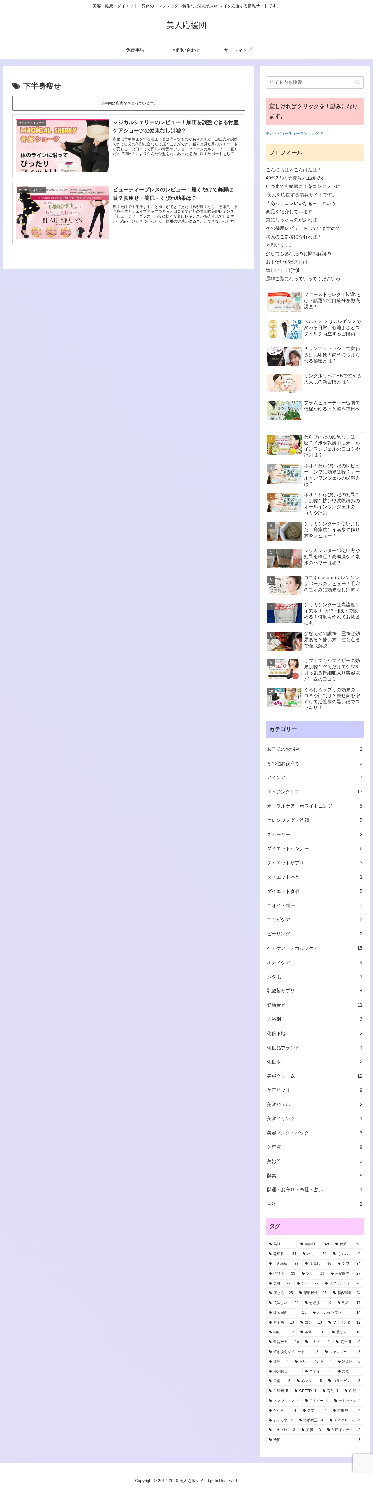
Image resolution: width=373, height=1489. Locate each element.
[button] (358, 82)
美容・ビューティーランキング (292, 133)
